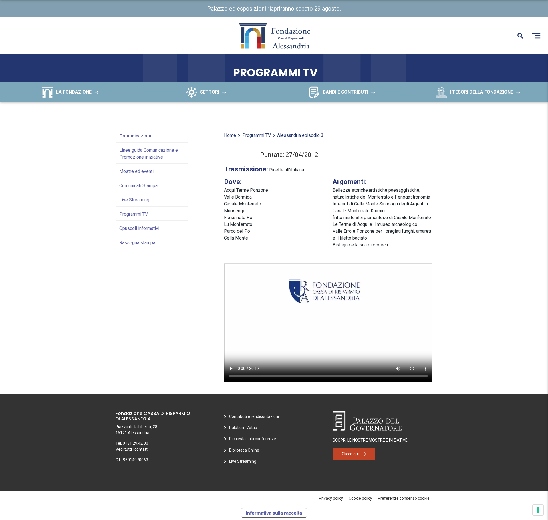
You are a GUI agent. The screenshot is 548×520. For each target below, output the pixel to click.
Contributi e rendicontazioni (254, 416)
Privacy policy (331, 498)
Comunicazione (136, 136)
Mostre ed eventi (136, 171)
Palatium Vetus (243, 427)
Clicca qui (350, 454)
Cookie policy (360, 498)
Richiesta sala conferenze (252, 438)
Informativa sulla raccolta (274, 513)
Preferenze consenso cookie (404, 498)
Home (230, 135)
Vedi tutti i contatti (132, 449)
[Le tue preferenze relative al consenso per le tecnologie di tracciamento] (538, 510)
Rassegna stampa (137, 242)
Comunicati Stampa (138, 185)
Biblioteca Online (244, 450)
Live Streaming (134, 200)
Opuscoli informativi (139, 228)
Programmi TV (133, 214)
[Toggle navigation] (536, 35)
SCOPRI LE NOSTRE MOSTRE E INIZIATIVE (370, 440)
